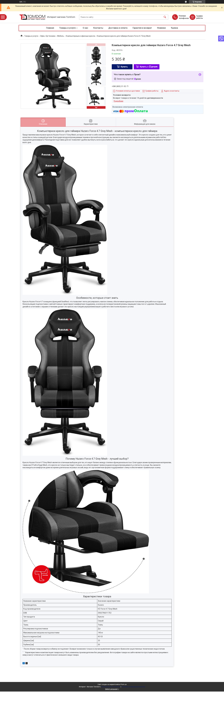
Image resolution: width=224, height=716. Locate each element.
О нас (85, 28)
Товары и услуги (67, 28)
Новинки (161, 28)
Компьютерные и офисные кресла (80, 36)
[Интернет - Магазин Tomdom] (32, 17)
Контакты (98, 28)
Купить (124, 66)
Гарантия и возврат (142, 28)
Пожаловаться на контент (110, 687)
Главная (50, 28)
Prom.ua (124, 684)
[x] (27, 664)
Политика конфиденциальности (133, 687)
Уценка (174, 28)
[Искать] (165, 17)
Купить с (144, 66)
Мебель (60, 36)
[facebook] (24, 664)
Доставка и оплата (117, 28)
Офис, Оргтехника (47, 36)
